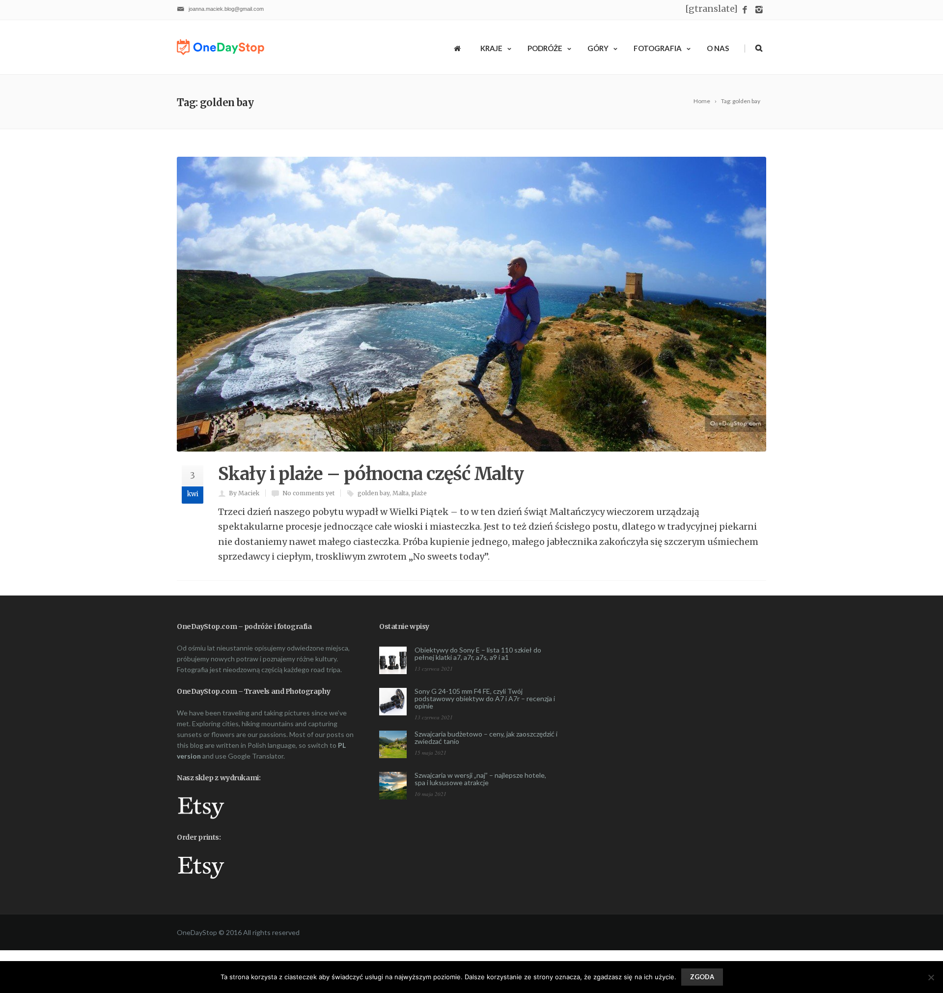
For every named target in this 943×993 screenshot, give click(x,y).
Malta (400, 493)
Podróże (544, 48)
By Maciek (244, 493)
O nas (718, 48)
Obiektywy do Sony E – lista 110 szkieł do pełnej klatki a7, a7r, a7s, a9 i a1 (478, 653)
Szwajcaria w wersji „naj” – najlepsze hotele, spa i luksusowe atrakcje (480, 779)
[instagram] (759, 10)
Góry (598, 48)
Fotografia (658, 48)
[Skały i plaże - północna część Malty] (471, 304)
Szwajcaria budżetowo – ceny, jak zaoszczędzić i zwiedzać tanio (486, 737)
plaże (419, 493)
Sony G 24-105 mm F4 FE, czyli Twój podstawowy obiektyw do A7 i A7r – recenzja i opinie (485, 698)
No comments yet (308, 493)
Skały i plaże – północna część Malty (371, 474)
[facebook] (745, 10)
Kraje (491, 48)
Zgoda (702, 977)
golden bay (373, 493)
